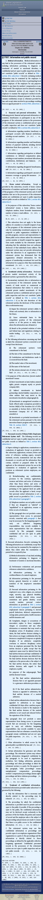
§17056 (6, 42)
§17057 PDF (8, 18)
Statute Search (6, 23)
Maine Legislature (7, 38)
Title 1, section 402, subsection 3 (28, 128)
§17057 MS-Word (10, 21)
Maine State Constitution (22, 12)
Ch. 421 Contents (7, 26)
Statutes (22, 10)
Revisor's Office (7, 35)
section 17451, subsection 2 (31, 104)
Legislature (7, 896)
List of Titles (6, 31)
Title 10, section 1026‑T (18, 425)
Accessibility (26, 896)
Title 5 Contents (7, 28)
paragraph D (32, 518)
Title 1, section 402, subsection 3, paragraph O (25, 497)
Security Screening (21, 897)
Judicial (8, 897)
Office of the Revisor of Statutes (8, 889)
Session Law (22, 7)
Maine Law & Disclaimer (9, 33)
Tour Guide (20, 896)
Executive (12, 896)
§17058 (38, 42)
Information (22, 14)
